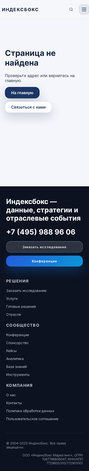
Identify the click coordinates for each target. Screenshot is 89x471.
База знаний (16, 366)
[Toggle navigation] (84, 9)
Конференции (44, 261)
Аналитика (15, 358)
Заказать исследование (44, 247)
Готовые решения (21, 306)
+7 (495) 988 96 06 (40, 232)
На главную (22, 92)
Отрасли (13, 314)
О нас (11, 395)
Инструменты (18, 374)
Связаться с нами (28, 107)
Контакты (14, 403)
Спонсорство (17, 343)
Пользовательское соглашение (32, 419)
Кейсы (11, 351)
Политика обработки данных (30, 411)
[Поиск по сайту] (71, 9)
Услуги (12, 298)
